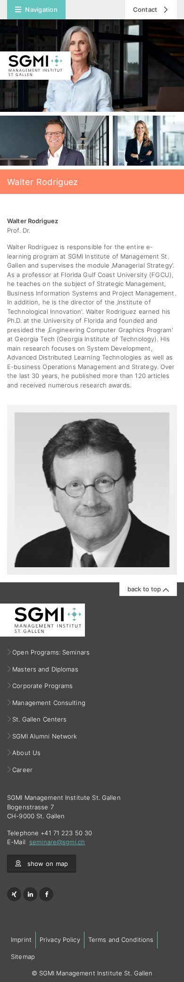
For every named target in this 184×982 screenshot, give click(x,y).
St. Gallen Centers (40, 719)
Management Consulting (49, 702)
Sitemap (23, 956)
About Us (27, 752)
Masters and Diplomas (45, 669)
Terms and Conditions (121, 939)
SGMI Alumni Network (45, 736)
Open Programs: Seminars (51, 652)
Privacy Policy (60, 939)
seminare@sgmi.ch (57, 842)
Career (23, 769)
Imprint (21, 939)
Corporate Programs (43, 685)
